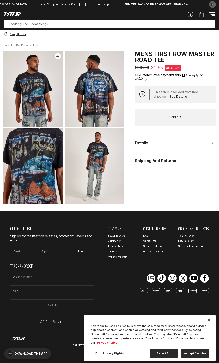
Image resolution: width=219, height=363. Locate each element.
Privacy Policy (107, 342)
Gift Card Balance (52, 321)
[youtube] (193, 278)
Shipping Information (190, 246)
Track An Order (186, 235)
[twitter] (183, 278)
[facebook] (204, 278)
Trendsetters (115, 246)
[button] (27, 353)
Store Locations (152, 246)
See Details (178, 96)
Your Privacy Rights (109, 353)
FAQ (145, 235)
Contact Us (149, 240)
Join (80, 251)
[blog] (151, 278)
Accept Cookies (195, 353)
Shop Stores (18, 34)
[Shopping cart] (201, 14)
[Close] (208, 320)
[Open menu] (212, 14)
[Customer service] (190, 14)
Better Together (117, 235)
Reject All (163, 353)
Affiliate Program (117, 256)
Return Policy (186, 240)
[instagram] (172, 278)
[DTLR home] (12, 14)
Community (114, 240)
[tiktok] (161, 278)
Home (6, 45)
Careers (112, 251)
